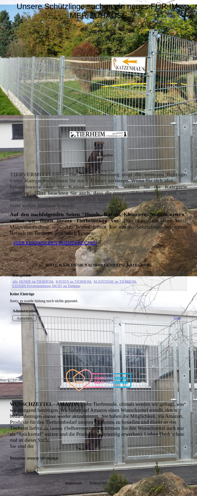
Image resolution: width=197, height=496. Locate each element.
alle (14, 281)
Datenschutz (104, 483)
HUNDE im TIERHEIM (36, 281)
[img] (98, 60)
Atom (177, 318)
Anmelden (24, 318)
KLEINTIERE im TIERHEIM (115, 281)
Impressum (73, 483)
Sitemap (127, 483)
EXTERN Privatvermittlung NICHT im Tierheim (46, 286)
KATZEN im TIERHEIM (73, 281)
